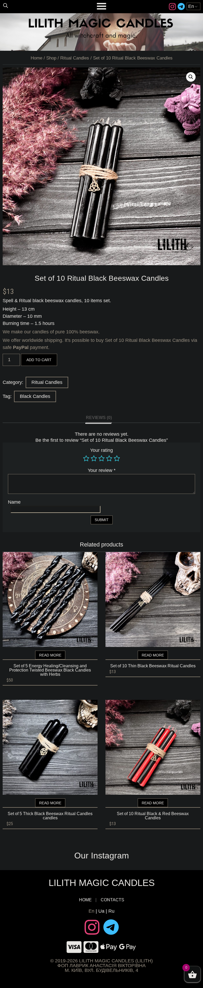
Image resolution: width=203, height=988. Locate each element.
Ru (111, 911)
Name (14, 502)
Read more (50, 655)
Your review (102, 470)
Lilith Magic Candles (102, 882)
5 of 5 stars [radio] (117, 458)
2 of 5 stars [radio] (94, 458)
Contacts (112, 900)
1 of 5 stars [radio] (86, 458)
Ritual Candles (74, 58)
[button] (191, 77)
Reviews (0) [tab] (99, 417)
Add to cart (39, 360)
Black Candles (35, 396)
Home (36, 58)
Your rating (101, 450)
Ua (101, 911)
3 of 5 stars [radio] (101, 458)
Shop (51, 58)
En (91, 911)
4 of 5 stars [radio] (109, 458)
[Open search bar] (5, 5)
